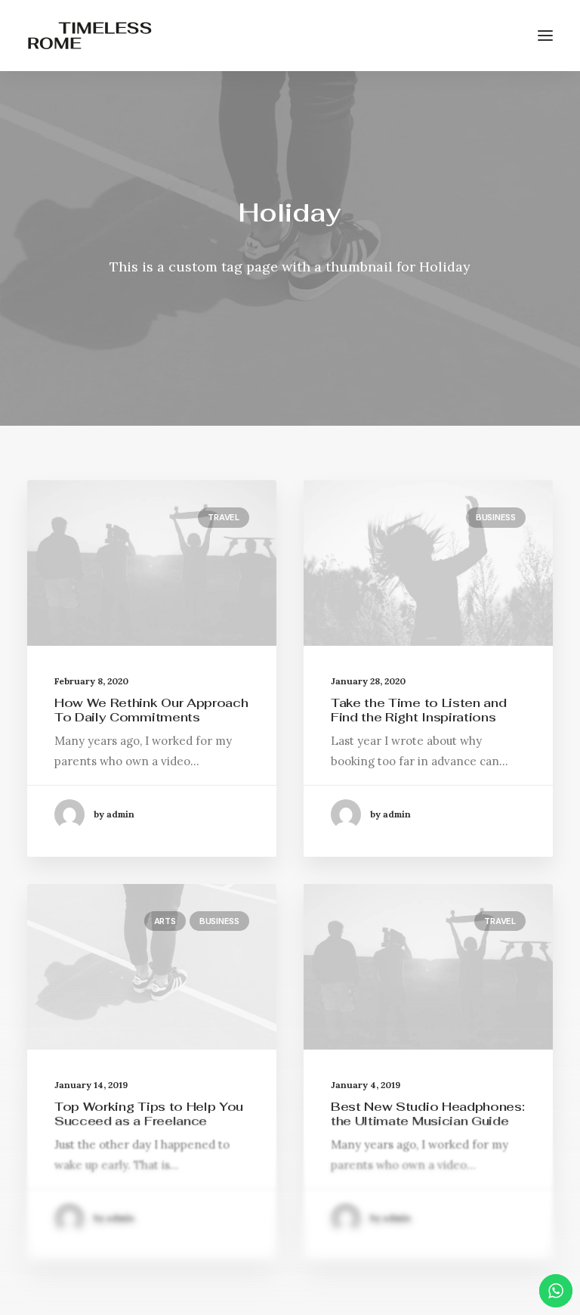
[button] (545, 35)
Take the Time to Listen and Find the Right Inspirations (418, 710)
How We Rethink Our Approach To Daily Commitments (151, 710)
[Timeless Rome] (90, 35)
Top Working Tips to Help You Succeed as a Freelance (148, 1114)
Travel (223, 517)
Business (496, 517)
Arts (165, 921)
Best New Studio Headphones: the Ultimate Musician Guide (427, 1114)
